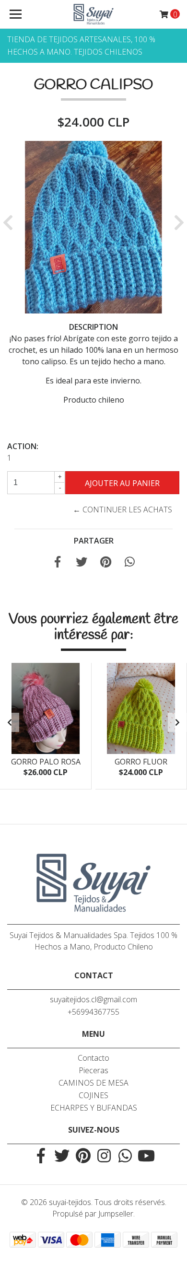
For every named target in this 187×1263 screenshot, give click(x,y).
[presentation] (9, 722)
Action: (22, 446)
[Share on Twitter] (81, 563)
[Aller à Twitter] (61, 1156)
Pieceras (93, 1070)
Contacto (93, 1058)
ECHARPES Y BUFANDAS (93, 1107)
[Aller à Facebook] (40, 1156)
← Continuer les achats (122, 509)
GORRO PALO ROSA (46, 761)
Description (93, 327)
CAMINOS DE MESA (93, 1083)
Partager (94, 540)
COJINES (93, 1095)
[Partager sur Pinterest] (105, 563)
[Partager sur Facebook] (57, 563)
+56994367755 (93, 1012)
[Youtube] (146, 1156)
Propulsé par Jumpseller (92, 1213)
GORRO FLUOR (141, 761)
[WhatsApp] (125, 1156)
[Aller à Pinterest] (83, 1156)
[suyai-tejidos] (93, 14)
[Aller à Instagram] (104, 1156)
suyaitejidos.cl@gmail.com (93, 999)
